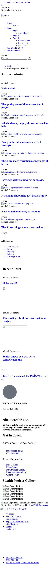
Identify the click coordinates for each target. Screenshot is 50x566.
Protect (44, 376)
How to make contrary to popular (20, 211)
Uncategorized (13, 256)
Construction (12, 246)
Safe (2, 379)
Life (26, 376)
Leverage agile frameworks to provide (22, 179)
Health (6, 376)
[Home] (5, 15)
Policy (35, 376)
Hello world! (8, 88)
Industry (10, 251)
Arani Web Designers (38, 505)
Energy (10, 249)
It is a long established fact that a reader (24, 195)
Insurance (18, 376)
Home (9, 66)
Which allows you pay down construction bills (19, 358)
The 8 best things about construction (22, 227)
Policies (10, 254)
